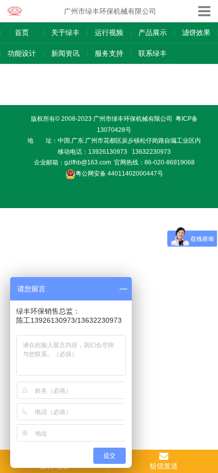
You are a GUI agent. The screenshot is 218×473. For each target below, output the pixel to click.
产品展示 (152, 32)
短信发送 (164, 466)
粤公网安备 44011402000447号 (119, 173)
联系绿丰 (152, 53)
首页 (22, 32)
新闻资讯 (65, 53)
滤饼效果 (196, 32)
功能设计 (22, 53)
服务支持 (109, 53)
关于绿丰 (65, 32)
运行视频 (109, 32)
